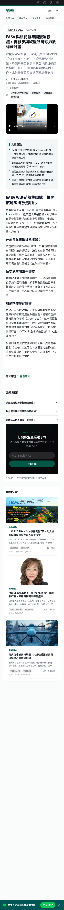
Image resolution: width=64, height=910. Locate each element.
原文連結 (30, 29)
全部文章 (10, 18)
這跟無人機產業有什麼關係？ (21, 420)
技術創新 (50, 18)
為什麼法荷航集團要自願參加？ (22, 411)
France (10, 214)
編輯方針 (37, 83)
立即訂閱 (32, 463)
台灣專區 (36, 18)
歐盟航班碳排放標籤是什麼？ (21, 402)
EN (49, 10)
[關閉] (58, 905)
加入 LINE (48, 905)
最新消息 (23, 18)
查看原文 (25, 376)
